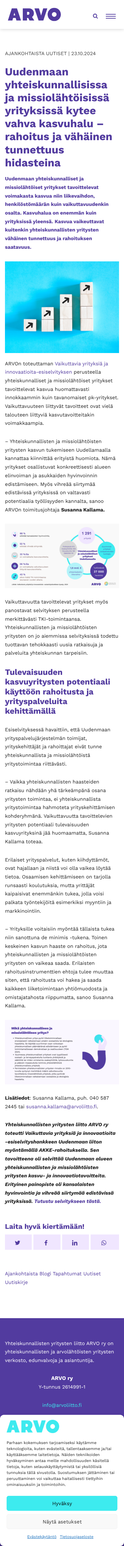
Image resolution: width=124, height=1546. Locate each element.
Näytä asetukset (62, 1522)
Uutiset (92, 1274)
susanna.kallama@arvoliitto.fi (61, 1107)
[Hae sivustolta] (94, 14)
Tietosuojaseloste (77, 1536)
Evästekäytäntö (42, 1536)
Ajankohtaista (21, 1274)
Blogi (45, 1274)
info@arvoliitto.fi (62, 1405)
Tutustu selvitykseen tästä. (67, 1201)
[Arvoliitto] (34, 14)
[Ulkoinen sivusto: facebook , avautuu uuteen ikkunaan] (46, 1242)
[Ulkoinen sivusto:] (105, 1242)
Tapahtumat (67, 1274)
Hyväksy (62, 1503)
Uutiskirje (16, 1282)
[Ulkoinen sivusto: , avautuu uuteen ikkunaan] (75, 1242)
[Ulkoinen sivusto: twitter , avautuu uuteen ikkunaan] (18, 1242)
